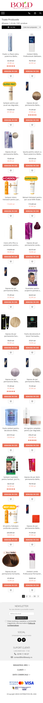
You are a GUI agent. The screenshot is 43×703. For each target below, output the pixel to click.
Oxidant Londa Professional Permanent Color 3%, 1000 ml (32, 572)
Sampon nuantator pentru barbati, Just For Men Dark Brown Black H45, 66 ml (11, 478)
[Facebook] (19, 640)
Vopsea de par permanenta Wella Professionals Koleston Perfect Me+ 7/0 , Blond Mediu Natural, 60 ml (11, 289)
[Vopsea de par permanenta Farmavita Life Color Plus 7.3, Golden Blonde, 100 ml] (10, 559)
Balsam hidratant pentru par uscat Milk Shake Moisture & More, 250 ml (32, 198)
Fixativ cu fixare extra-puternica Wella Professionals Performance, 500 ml (10, 55)
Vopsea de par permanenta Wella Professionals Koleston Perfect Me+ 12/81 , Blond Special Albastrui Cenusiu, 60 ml (11, 380)
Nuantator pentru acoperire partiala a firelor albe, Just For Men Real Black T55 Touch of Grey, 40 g (32, 289)
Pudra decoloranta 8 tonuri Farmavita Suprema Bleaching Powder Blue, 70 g (32, 335)
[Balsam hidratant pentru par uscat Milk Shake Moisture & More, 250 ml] (32, 185)
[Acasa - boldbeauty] (21, 5)
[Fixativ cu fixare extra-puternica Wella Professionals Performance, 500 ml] (10, 42)
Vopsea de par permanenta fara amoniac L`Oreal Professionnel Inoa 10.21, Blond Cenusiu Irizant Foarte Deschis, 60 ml (10, 335)
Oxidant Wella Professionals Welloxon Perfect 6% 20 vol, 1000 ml (32, 55)
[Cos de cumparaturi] (35, 13)
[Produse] (3, 14)
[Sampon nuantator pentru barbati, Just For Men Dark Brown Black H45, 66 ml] (10, 465)
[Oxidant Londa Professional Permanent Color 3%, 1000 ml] (32, 559)
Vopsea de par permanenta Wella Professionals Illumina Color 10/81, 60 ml (10, 153)
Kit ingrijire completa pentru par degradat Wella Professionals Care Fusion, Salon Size (32, 429)
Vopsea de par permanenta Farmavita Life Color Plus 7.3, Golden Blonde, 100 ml (10, 572)
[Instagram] (24, 640)
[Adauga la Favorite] (10, 76)
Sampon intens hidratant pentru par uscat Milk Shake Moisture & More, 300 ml (10, 198)
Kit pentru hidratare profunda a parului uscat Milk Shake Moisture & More (10, 527)
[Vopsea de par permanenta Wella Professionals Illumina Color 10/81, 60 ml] (10, 140)
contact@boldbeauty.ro (22, 657)
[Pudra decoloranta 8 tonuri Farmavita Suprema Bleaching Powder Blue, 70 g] (32, 322)
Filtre (12, 27)
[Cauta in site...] (40, 13)
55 (35, 596)
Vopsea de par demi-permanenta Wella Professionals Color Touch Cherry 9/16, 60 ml (32, 478)
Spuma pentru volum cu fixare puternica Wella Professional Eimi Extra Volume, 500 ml (32, 153)
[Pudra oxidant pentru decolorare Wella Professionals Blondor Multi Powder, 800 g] (10, 416)
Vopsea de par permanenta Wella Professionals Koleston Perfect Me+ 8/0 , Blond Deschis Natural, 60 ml (32, 104)
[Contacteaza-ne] (29, 13)
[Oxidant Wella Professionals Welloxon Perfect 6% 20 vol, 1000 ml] (32, 42)
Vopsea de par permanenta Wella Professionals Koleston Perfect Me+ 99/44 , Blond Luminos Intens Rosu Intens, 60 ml (32, 527)
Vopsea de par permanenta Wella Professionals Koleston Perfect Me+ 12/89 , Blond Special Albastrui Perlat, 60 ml (32, 380)
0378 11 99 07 (23, 654)
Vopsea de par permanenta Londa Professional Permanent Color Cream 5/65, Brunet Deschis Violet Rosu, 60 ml (32, 244)
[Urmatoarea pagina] (38, 596)
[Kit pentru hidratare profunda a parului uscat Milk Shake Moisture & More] (10, 514)
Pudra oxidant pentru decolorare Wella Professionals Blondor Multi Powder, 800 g (10, 429)
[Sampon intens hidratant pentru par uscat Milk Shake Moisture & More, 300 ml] (10, 185)
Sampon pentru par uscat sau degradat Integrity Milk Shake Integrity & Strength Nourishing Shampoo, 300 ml (10, 104)
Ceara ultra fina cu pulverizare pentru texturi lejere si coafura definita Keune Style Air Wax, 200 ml (11, 244)
